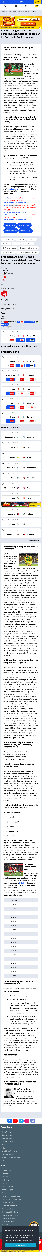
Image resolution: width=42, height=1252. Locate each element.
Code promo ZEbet (8, 1222)
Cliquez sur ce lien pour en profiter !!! (15, 203)
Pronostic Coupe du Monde (11, 1196)
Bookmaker (6, 1180)
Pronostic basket (7, 1193)
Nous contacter (7, 1135)
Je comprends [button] (20, 1245)
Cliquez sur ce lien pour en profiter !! (15, 220)
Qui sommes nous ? (8, 1138)
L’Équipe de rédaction (9, 1141)
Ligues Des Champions (29, 248)
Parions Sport (6, 1170)
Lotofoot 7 (5, 1174)
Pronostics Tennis (24, 225)
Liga (17, 243)
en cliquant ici (13, 189)
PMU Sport (8, 215)
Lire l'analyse (6, 327)
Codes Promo (6, 1132)
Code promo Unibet (8, 1218)
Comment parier (7, 1202)
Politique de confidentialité (11, 1157)
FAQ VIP (4, 1161)
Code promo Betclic (8, 1209)
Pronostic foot (6, 1183)
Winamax (7, 205)
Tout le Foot (9, 239)
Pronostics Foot (10, 225)
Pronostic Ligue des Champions (12, 1199)
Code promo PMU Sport (10, 1212)
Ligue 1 (21, 239)
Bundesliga (28, 243)
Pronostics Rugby (25, 231)
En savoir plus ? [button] (27, 1240)
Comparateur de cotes (9, 1206)
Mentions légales (7, 1154)
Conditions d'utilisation (10, 1151)
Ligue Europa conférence (28, 252)
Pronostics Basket (11, 231)
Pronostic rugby (7, 1190)
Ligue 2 (32, 239)
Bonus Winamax (7, 1225)
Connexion (37, 2)
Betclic (6, 198)
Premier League (10, 248)
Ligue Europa (9, 252)
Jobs (3, 1148)
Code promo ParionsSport (10, 1215)
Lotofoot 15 (5, 1177)
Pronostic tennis (7, 1186)
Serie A (7, 243)
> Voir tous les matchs (34, 540)
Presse (4, 1145)
